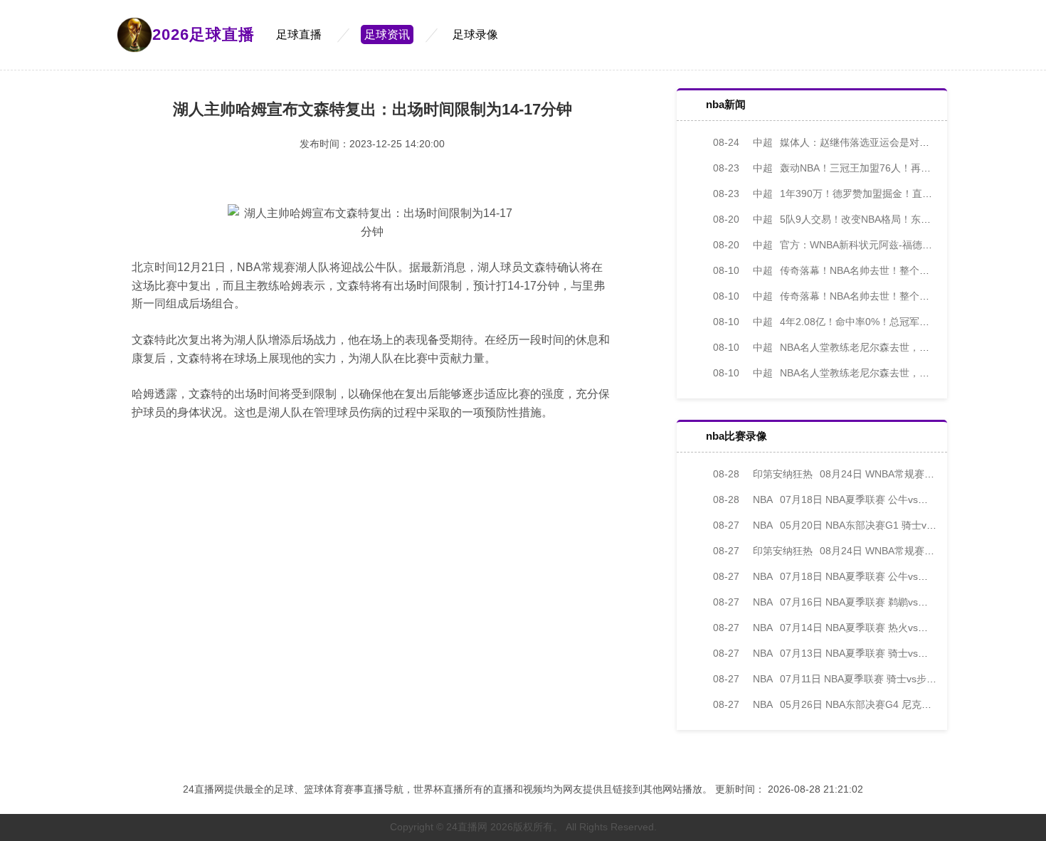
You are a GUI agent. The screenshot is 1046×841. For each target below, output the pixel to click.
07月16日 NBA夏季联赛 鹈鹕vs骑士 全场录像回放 (856, 602)
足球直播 (299, 34)
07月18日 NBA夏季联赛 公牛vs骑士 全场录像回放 (856, 499)
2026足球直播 (203, 34)
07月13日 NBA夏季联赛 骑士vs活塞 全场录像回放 (856, 653)
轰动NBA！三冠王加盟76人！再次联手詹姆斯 (847, 168)
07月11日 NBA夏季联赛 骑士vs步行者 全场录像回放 (861, 678)
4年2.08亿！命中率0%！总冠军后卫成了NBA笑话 (856, 321)
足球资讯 (387, 34)
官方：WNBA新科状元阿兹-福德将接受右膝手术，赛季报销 (877, 244)
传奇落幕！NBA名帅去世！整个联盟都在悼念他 (851, 270)
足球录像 (475, 34)
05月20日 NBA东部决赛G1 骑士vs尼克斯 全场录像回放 (868, 525)
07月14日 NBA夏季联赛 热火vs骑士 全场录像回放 (856, 627)
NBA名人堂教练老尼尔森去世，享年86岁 (837, 347)
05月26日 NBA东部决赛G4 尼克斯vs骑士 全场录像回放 (868, 704)
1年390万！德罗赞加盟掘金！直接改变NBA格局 (852, 193)
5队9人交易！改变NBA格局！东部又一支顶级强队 (856, 219)
